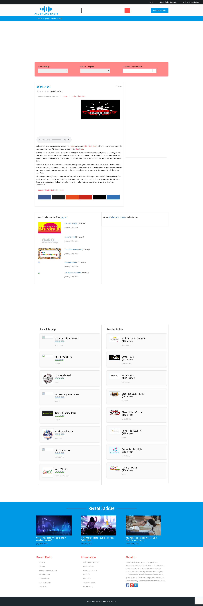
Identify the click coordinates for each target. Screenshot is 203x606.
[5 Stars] (48, 91)
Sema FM (42, 562)
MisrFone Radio (44, 574)
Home (39, 18)
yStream (42, 566)
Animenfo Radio (70, 262)
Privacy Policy (88, 587)
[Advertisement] (101, 40)
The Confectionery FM (73, 249)
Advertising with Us (90, 570)
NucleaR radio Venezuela (48, 570)
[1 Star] (37, 91)
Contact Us (87, 578)
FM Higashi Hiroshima (72, 272)
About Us (86, 574)
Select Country (43, 66)
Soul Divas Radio (45, 583)
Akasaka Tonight (70, 223)
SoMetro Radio (44, 578)
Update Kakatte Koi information (50, 190)
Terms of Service (89, 583)
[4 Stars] (45, 91)
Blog (151, 2)
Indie (74, 96)
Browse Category (87, 66)
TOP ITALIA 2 (43, 587)
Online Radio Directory (168, 2)
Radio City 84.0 (70, 237)
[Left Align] (127, 10)
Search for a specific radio (132, 66)
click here (79, 149)
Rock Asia (81, 96)
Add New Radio (159, 10)
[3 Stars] (43, 91)
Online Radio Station (191, 2)
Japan (47, 18)
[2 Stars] (40, 91)
